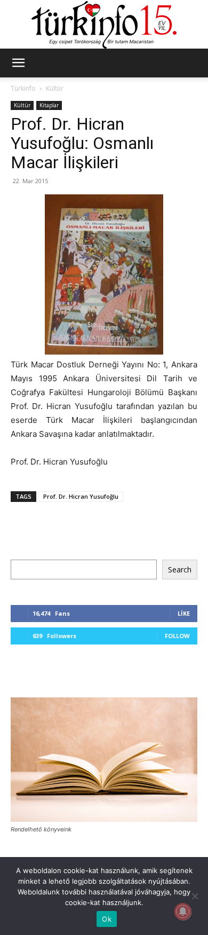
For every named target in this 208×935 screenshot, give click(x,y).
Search (179, 569)
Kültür (54, 88)
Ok (106, 919)
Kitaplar (49, 105)
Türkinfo (23, 88)
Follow (177, 636)
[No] (194, 896)
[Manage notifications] (182, 911)
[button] (18, 63)
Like (184, 613)
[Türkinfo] (104, 25)
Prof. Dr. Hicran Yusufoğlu (80, 496)
